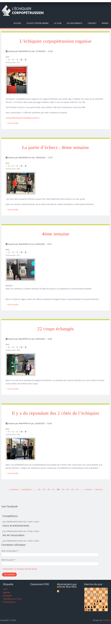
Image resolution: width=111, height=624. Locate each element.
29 (44, 489)
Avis (7, 56)
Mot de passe (8, 560)
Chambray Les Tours (12, 599)
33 (63, 489)
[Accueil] (22, 10)
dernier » (99, 489)
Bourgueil (7, 595)
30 (49, 489)
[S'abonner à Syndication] (58, 591)
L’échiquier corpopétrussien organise (56, 41)
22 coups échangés (55, 328)
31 (53, 489)
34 (68, 489)
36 (77, 489)
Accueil (17, 23)
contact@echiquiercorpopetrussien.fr (23, 118)
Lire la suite (13, 123)
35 (72, 489)
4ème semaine (55, 233)
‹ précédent (26, 489)
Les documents (74, 23)
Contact (92, 23)
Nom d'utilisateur (10, 551)
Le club (57, 23)
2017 (5, 589)
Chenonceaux (9, 602)
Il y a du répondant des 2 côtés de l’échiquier (55, 413)
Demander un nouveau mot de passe (20, 569)
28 (39, 489)
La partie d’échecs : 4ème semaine (55, 147)
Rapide (105, 23)
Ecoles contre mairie (38, 23)
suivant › (89, 489)
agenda (6, 592)
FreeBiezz (106, 620)
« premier (14, 489)
